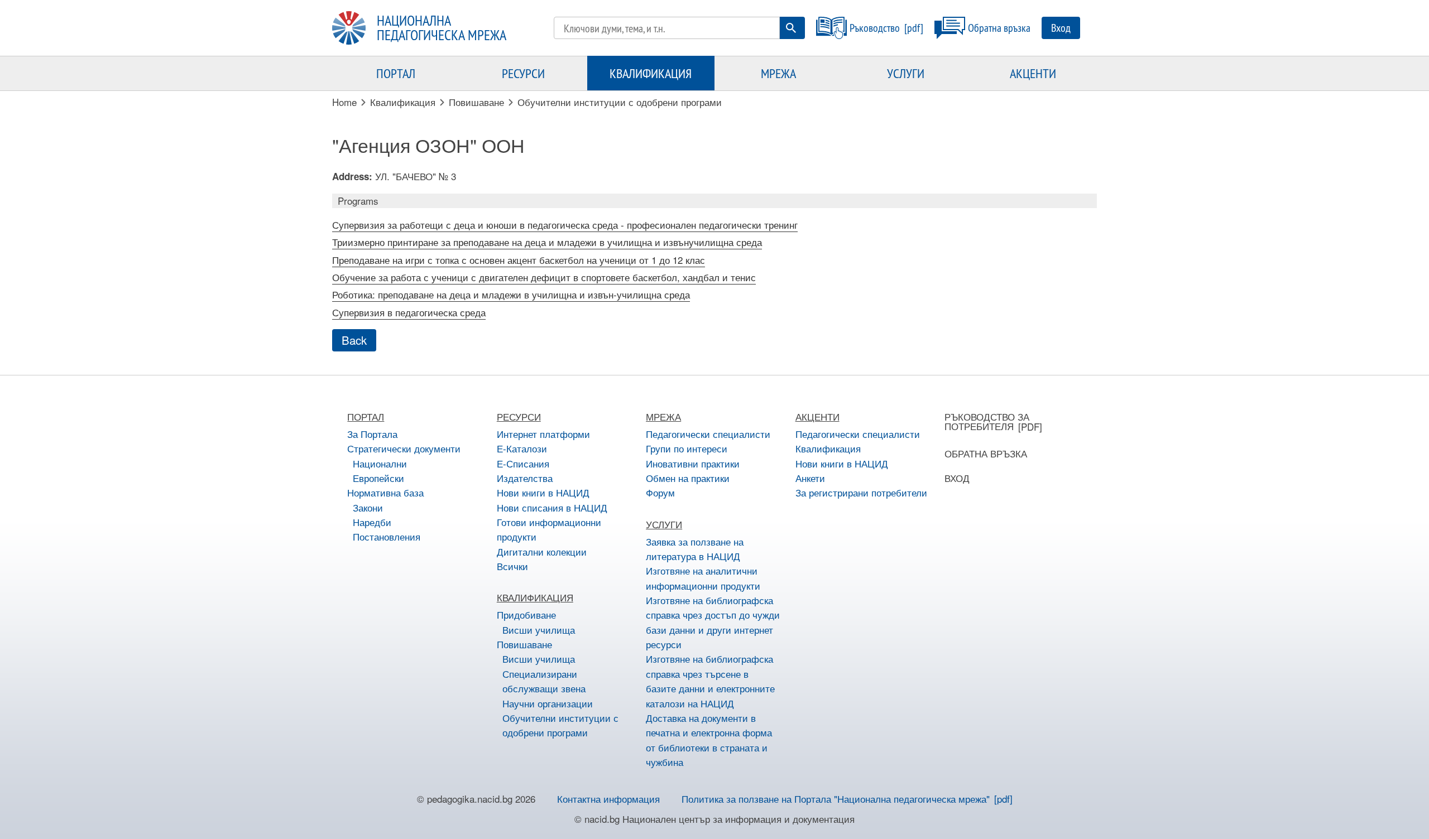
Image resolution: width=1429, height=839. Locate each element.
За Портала (372, 434)
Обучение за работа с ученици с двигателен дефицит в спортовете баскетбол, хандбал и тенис (544, 277)
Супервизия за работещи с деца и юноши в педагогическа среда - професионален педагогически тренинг (565, 225)
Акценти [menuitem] (1033, 73)
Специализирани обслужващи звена (544, 681)
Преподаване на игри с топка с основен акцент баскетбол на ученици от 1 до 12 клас (518, 260)
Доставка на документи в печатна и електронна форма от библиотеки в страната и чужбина (709, 740)
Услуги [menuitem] (905, 73)
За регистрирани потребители (861, 492)
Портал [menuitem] (395, 73)
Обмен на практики (688, 478)
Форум (660, 492)
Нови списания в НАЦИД (552, 507)
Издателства (525, 478)
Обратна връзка (999, 28)
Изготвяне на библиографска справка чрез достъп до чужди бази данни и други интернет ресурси (713, 622)
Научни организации (547, 703)
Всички (512, 566)
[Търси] (791, 28)
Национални (380, 463)
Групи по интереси (686, 448)
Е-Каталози (522, 448)
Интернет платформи (543, 434)
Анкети (810, 478)
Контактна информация (608, 799)
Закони (368, 507)
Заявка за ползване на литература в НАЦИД (695, 548)
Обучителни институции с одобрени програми (560, 725)
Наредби (372, 522)
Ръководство (875, 28)
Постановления (386, 536)
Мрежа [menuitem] (778, 73)
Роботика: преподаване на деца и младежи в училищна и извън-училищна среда (511, 294)
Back (354, 340)
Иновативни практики (693, 463)
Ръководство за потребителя (986, 421)
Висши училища (538, 630)
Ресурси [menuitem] (523, 73)
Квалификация (828, 448)
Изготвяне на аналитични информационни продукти (703, 577)
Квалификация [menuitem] (651, 73)
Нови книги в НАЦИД (543, 492)
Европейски (378, 478)
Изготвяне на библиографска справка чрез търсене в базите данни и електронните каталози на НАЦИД (710, 681)
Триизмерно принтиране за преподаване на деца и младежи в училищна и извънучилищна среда (547, 242)
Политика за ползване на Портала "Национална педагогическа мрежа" (836, 799)
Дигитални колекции (542, 551)
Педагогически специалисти (708, 434)
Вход (1061, 28)
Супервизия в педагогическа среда (409, 312)
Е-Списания (523, 463)
